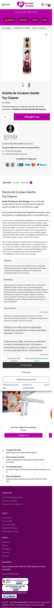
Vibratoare (23, 20)
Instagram (6, 549)
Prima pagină (6, 28)
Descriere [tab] (7, 182)
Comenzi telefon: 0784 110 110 (26, 12)
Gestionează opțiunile (26, 379)
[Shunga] (10, 132)
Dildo (45, 20)
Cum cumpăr (7, 521)
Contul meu (7, 517)
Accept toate (26, 365)
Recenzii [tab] (26, 182)
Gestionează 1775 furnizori (13, 359)
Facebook (6, 542)
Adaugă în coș (32, 116)
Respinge (26, 372)
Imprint (46, 384)
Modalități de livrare (10, 531)
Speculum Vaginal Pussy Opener (23, 427)
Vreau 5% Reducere (10, 574)
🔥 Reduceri (9, 20)
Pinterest (6, 552)
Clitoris (35, 20)
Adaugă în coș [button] (23, 435)
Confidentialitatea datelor (12, 497)
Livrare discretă (8, 524)
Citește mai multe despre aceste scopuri (36, 359)
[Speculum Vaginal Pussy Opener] (23, 398)
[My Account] (42, 4)
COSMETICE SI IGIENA (21, 28)
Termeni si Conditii (10, 501)
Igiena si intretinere (39, 28)
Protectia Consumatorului (12, 504)
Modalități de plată (9, 528)
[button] (47, 5)
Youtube (5, 556)
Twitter (5, 545)
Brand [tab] (16, 182)
